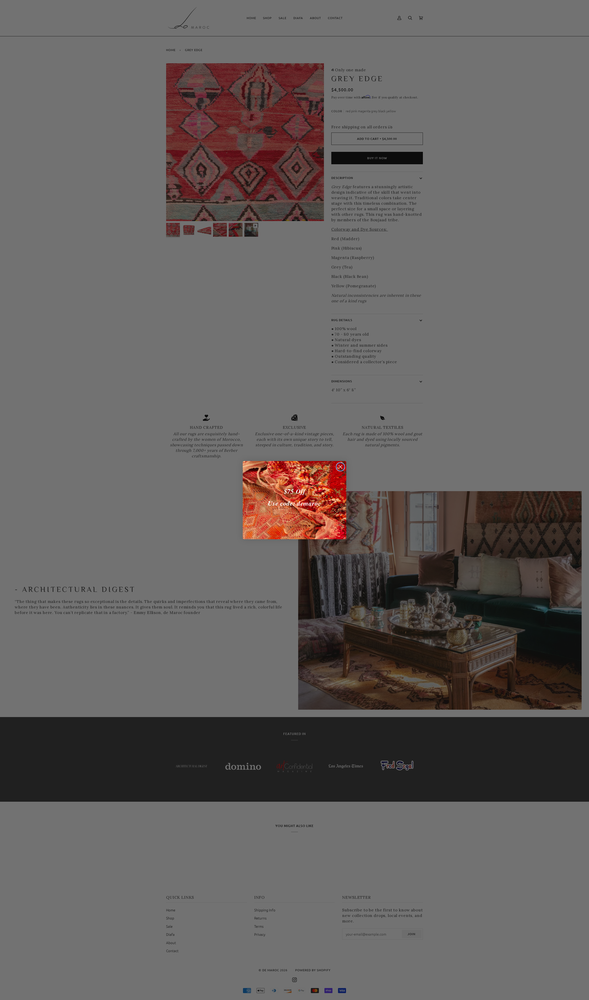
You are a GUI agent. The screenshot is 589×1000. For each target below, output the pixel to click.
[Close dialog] (340, 467)
